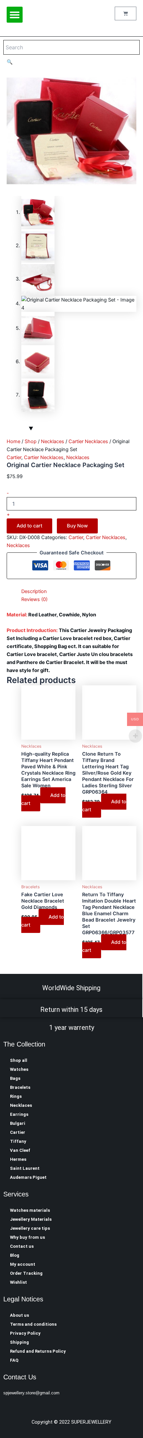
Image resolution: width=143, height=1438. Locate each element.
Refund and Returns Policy (38, 1351)
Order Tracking (26, 1273)
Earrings (19, 1114)
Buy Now (77, 526)
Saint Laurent (25, 1168)
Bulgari (17, 1123)
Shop (31, 441)
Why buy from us (27, 1237)
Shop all (18, 1060)
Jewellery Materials (31, 1219)
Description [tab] (34, 591)
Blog (14, 1255)
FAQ (14, 1360)
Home (13, 441)
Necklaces (52, 441)
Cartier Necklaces (88, 441)
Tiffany (18, 1141)
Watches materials (30, 1210)
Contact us (22, 1246)
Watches (19, 1069)
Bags (15, 1078)
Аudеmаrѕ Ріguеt (28, 1177)
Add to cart (29, 526)
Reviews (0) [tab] (34, 599)
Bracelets (20, 1087)
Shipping (19, 1342)
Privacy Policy (25, 1333)
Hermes (18, 1159)
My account (22, 1264)
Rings (16, 1096)
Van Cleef (20, 1150)
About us (19, 1315)
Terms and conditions (33, 1324)
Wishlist (18, 1282)
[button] (15, 15)
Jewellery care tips (30, 1228)
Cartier (14, 457)
